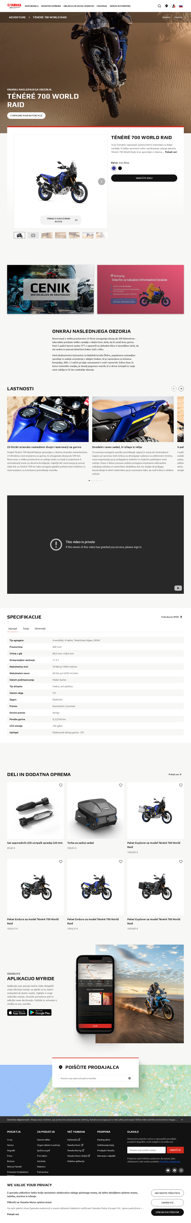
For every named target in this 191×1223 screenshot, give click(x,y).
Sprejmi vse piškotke (167, 1212)
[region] (95, 1199)
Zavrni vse (167, 1202)
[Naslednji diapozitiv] (181, 388)
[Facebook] (174, 1170)
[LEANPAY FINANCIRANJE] (140, 289)
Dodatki (166, 17)
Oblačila (178, 17)
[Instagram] (181, 1170)
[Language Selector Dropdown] (181, 6)
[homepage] (14, 6)
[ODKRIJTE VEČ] (50, 289)
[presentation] (95, 544)
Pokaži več (13, 1214)
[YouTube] (168, 1170)
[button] (19, 235)
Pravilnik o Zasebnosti (170, 1161)
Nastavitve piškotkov (167, 1193)
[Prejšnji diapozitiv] (174, 388)
